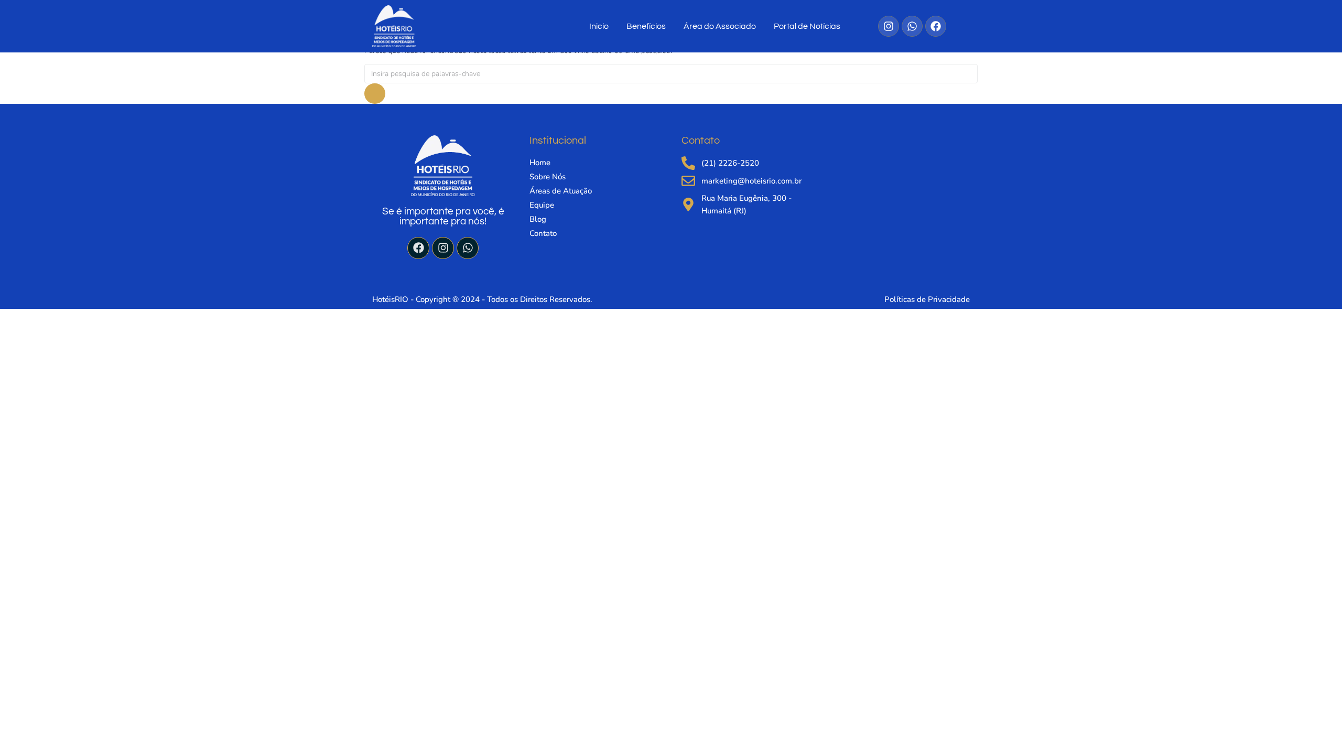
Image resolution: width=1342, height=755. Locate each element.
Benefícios (646, 26)
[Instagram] (443, 248)
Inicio (599, 26)
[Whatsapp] (468, 248)
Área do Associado (720, 26)
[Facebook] (418, 248)
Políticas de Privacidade (927, 299)
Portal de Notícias (807, 26)
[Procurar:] (671, 74)
